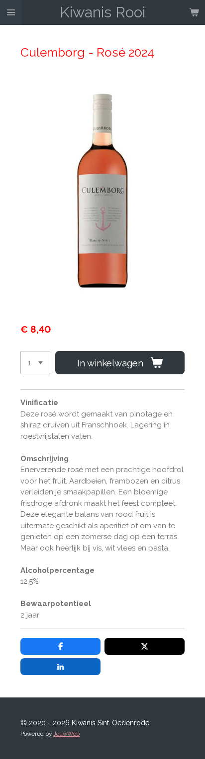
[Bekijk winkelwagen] (194, 12)
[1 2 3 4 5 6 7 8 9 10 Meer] (35, 362)
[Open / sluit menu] (11, 12)
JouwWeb (66, 733)
